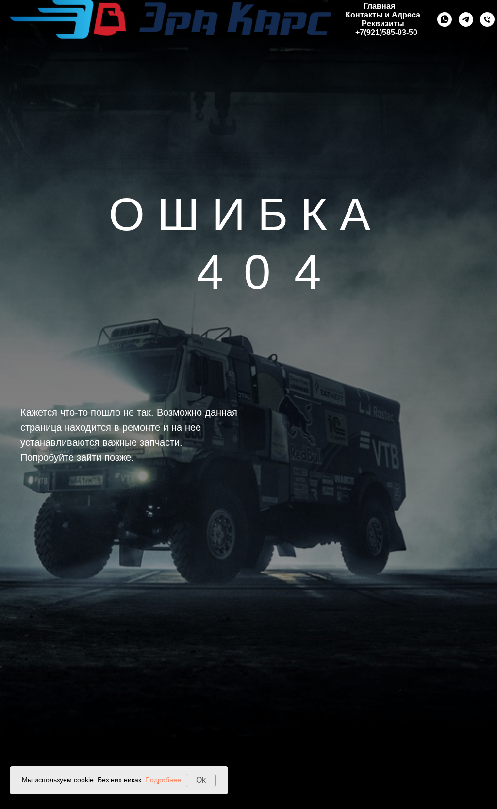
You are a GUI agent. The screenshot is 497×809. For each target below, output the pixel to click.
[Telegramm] (466, 19)
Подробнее (163, 780)
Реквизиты (383, 23)
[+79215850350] (487, 19)
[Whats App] (444, 19)
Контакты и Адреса (383, 15)
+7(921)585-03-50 (386, 32)
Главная (379, 6)
